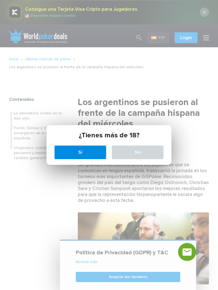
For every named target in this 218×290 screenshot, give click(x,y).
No (138, 152)
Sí (80, 152)
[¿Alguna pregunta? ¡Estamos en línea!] (187, 252)
